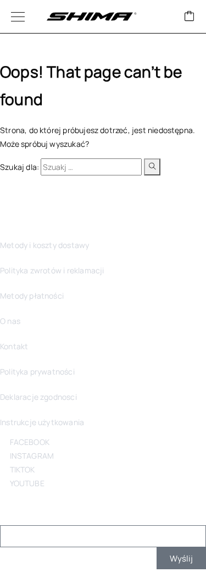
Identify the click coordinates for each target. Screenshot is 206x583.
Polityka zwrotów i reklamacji (52, 270)
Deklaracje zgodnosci (38, 397)
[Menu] (18, 16)
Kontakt (14, 346)
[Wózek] (189, 16)
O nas (10, 321)
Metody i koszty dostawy (44, 245)
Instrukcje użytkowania (42, 422)
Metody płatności (32, 295)
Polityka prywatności (37, 371)
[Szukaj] (152, 166)
